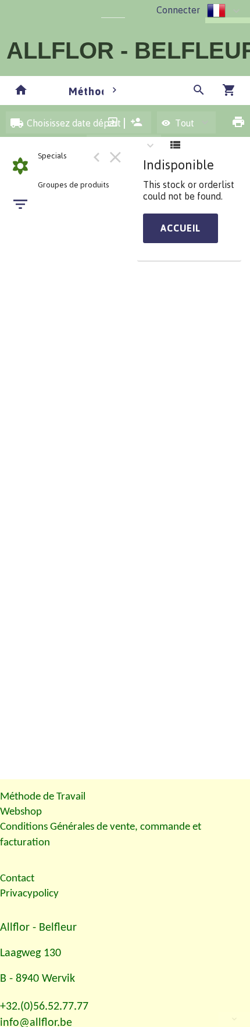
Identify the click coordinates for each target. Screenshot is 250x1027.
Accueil (180, 228)
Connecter (178, 10)
